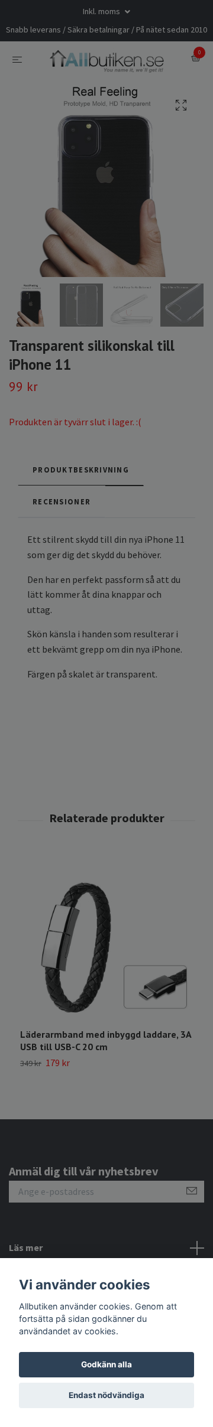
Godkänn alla (106, 1364)
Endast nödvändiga (106, 1395)
